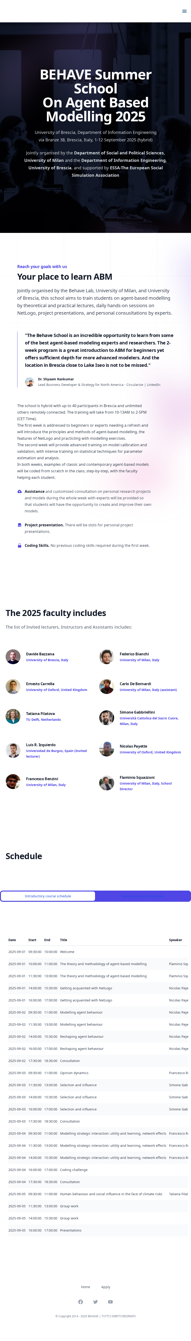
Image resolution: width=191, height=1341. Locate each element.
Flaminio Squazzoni (137, 777)
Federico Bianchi (134, 654)
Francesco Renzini (42, 778)
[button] (156, 11)
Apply (105, 1287)
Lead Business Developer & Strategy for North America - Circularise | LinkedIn (99, 384)
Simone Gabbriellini (137, 712)
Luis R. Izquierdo (40, 744)
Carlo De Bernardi (135, 683)
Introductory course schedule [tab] (48, 896)
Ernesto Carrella (40, 683)
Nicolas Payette (133, 746)
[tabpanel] (95, 1082)
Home (85, 1287)
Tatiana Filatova (40, 713)
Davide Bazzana (40, 654)
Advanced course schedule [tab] (143, 896)
